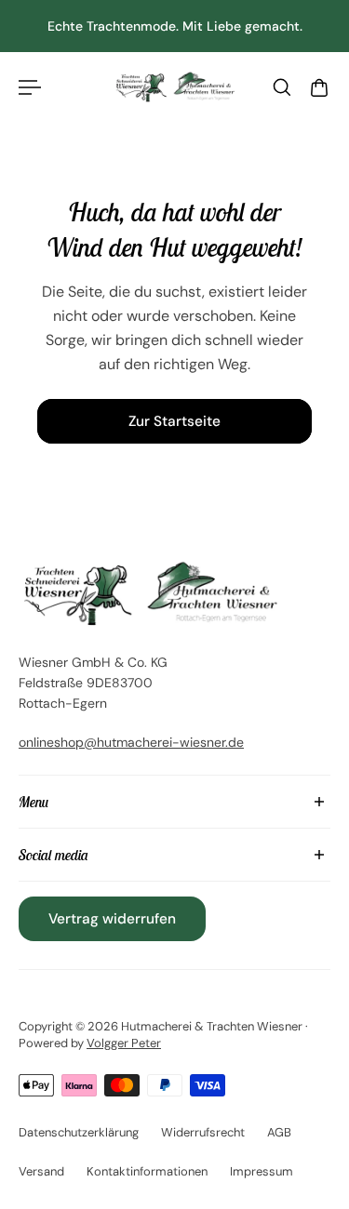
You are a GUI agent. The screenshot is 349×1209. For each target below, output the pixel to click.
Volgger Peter (124, 1043)
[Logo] (174, 87)
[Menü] (29, 87)
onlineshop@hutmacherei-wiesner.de (131, 742)
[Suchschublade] (282, 87)
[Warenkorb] (319, 87)
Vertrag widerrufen (112, 919)
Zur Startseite (174, 421)
